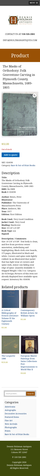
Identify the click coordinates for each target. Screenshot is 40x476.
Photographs (11, 427)
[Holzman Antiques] (20, 20)
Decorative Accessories (16, 413)
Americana (10, 406)
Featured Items (12, 417)
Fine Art (8, 420)
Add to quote (10, 154)
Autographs (10, 410)
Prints (7, 431)
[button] (34, 96)
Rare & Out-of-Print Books (23, 165)
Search (30, 393)
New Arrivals (11, 424)
